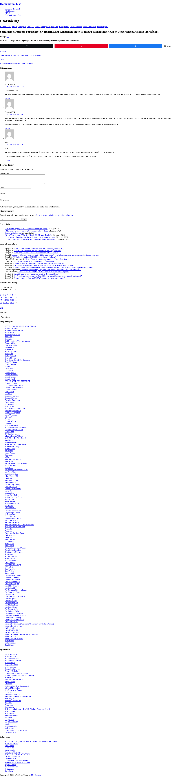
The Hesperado (10, 594)
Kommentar (4, 173)
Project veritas (10, 535)
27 (8, 303)
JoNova (7, 457)
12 (6, 297)
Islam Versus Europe (12, 447)
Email (2, 194)
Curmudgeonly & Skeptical (15, 385)
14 (11, 297)
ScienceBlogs (10, 558)
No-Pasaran (9, 506)
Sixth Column (10, 563)
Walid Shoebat (10, 628)
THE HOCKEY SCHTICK (15, 596)
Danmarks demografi (12, 9)
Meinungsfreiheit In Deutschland (17, 686)
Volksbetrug (9, 728)
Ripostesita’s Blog (11, 767)
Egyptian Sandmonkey (13, 400)
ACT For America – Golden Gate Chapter (20, 326)
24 (1, 303)
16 (15, 297)
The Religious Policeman (14, 613)
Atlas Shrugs (9, 337)
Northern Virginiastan (13, 510)
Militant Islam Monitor (13, 489)
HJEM (7, 13)
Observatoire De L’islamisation (16, 760)
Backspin (8, 339)
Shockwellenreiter (11, 715)
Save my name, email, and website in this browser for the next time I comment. (31, 207)
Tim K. (7, 724)
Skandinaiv (9, 771)
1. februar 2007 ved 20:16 (14, 114)
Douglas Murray (11, 398)
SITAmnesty (9, 769)
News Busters (10, 501)
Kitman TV (9, 468)
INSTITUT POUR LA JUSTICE (17, 754)
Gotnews (8, 419)
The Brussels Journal (12, 580)
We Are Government (12, 632)
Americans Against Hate (14, 330)
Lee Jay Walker (10, 472)
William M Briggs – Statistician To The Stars (21, 634)
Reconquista (9, 546)
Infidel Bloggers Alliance (14, 436)
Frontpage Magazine (12, 413)
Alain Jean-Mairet (11, 744)
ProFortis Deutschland (13, 701)
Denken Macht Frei (12, 671)
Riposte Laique (10, 765)
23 (15, 300)
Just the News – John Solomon (16, 463)
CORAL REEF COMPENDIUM (17, 381)
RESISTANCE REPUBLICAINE (17, 763)
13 (8, 297)
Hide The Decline (11, 425)
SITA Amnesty (10, 561)
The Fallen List (10, 588)
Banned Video (10, 343)
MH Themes (36, 775)
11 (3, 297)
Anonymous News (12, 658)
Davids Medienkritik (12, 669)
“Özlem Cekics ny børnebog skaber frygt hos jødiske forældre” (48, 259)
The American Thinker (13, 575)
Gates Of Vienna (11, 415)
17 (1, 300)
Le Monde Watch (11, 758)
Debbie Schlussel (11, 390)
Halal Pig (8, 423)
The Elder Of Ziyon (12, 586)
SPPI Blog (9, 567)
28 (11, 303)
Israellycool (9, 451)
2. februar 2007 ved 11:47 (14, 144)
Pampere (54, 27)
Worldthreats (9, 641)
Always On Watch (11, 328)
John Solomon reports (13, 459)
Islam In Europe (10, 442)
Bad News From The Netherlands (17, 341)
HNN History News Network (16, 428)
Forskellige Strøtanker (13, 411)
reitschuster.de (10, 711)
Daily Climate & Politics (14, 387)
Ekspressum (9, 402)
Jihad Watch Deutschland (14, 680)
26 (6, 303)
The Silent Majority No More (15, 615)
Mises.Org (8, 491)
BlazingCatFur (10, 356)
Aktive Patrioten (11, 654)
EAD (29, 27)
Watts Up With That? (12, 630)
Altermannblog (10, 656)
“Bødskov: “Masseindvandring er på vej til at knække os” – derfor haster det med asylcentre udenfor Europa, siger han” (55, 255)
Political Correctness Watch (15, 527)
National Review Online (14, 497)
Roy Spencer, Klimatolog (14, 552)
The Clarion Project (12, 584)
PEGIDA (8, 692)
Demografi (22, 27)
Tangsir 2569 (9, 720)
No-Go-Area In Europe (13, 690)
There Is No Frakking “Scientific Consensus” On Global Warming (29, 624)
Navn (2, 187)
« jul (1, 308)
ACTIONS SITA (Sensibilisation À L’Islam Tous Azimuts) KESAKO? (31, 741)
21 (11, 300)
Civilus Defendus (11, 375)
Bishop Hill (9, 354)
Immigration (45, 27)
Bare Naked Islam (11, 345)
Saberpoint (9, 554)
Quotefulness (9, 542)
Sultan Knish (9, 573)
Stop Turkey (9, 571)
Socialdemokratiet (89, 27)
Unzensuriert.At (10, 726)
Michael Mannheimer (12, 688)
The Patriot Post (10, 607)
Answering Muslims (12, 335)
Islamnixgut (9, 677)
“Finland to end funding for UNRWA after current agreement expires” (30, 239)
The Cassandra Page (12, 582)
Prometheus (9, 705)
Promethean (9, 537)
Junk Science (9, 461)
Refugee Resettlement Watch (15, 548)
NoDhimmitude (10, 508)
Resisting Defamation (13, 550)
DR (8, 37)
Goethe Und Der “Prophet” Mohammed (19, 675)
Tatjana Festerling (11, 722)
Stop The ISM (10, 569)
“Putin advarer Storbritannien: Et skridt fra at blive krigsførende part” (30, 237)
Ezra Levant (9, 406)
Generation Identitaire (13, 752)
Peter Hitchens (10, 516)
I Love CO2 (9, 432)
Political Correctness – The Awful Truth (19, 525)
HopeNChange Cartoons (14, 430)
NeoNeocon (9, 499)
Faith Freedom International (15, 409)
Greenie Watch (10, 421)
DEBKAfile (9, 392)
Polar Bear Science (12, 523)
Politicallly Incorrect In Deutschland (18, 696)
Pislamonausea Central (13, 518)
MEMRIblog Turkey (12, 485)
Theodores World (11, 622)
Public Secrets (10, 539)
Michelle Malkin (11, 487)
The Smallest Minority (13, 618)
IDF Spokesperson (11, 434)
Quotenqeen (9, 707)
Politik (66, 27)
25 (4, 303)
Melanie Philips (10, 482)
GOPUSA (8, 417)
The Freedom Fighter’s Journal (16, 590)
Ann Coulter (9, 333)
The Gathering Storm (12, 592)
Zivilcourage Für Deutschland (16, 730)
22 (13, 300)
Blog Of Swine (10, 358)
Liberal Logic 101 (11, 476)
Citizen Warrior (10, 373)
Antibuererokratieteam (13, 661)
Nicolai (14, 27)
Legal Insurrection (11, 474)
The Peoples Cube (11, 609)
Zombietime (9, 645)
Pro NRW (8, 703)
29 (13, 303)
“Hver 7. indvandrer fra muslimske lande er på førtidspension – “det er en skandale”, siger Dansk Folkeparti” (55, 268)
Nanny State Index (11, 495)
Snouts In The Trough (13, 565)
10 (1, 297)
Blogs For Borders (11, 362)
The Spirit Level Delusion (14, 620)
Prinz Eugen (9, 699)
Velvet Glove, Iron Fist (13, 626)
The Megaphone (11, 599)
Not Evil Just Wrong (12, 512)
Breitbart (8, 366)
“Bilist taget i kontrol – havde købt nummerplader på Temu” (27, 231)
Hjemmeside (4, 200)
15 (13, 297)
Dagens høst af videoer (13, 233)
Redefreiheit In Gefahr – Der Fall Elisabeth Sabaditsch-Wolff (27, 709)
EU (32, 27)
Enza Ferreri (9, 746)
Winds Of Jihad (10, 637)
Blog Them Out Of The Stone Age (17, 360)
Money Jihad (9, 493)
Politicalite (8, 529)
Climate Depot (10, 377)
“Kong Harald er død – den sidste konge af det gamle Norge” (36, 274)
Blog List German (11, 665)
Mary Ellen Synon (11, 480)
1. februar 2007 (5, 27)
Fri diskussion (10, 11)
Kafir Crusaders (10, 466)
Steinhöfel (8, 718)
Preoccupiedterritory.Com (14, 533)
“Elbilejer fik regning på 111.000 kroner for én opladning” (26, 229)
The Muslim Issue (11, 603)
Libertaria (8, 684)
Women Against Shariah (14, 639)
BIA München (10, 663)
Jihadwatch (9, 455)
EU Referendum (11, 404)
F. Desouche (9, 748)
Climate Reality (10, 379)
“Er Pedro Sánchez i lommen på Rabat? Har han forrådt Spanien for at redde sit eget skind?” (48, 276)
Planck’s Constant (11, 520)
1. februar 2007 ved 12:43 (14, 86)
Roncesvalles (9, 713)
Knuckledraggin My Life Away (16, 470)
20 (8, 300)
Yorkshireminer (10, 643)
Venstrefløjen (102, 27)
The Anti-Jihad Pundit (13, 577)
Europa (37, 27)
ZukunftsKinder (10, 732)
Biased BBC (9, 349)
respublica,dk (10, 750)
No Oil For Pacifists (12, 504)
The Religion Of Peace (13, 611)
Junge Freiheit (10, 682)
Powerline (8, 531)
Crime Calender (10, 667)
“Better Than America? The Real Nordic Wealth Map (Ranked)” (28, 235)
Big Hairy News (11, 352)
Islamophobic (10, 449)
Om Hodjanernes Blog (13, 15)
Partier (61, 27)
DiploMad (8, 394)
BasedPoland (9, 347)
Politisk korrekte (76, 27)
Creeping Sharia (11, 383)
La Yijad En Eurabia (12, 756)
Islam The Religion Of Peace (15, 444)
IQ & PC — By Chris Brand (15, 438)
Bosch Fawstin (10, 364)
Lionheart (8, 478)
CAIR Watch (9, 368)
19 (6, 300)
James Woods (10, 453)
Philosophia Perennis (12, 694)
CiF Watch (9, 371)
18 (4, 300)
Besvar (7, 98)
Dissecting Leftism (11, 396)
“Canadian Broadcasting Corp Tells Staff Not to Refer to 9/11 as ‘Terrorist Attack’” (45, 265)
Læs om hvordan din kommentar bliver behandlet (54, 215)
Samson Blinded (11, 556)
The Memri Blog (11, 601)
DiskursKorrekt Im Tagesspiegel (17, 673)
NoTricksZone (10, 514)
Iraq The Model (10, 440)
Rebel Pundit (9, 544)
